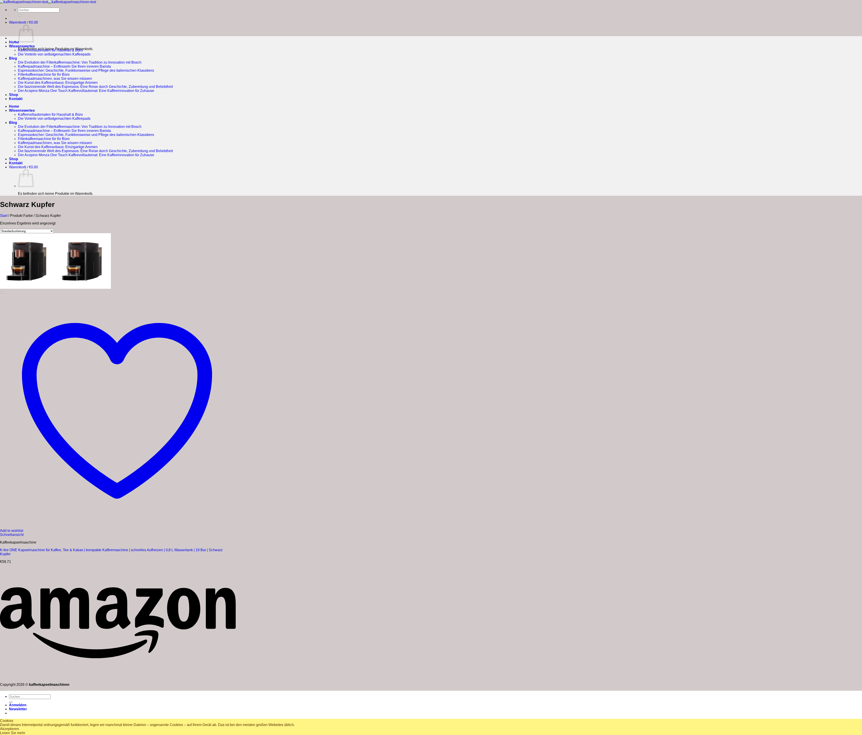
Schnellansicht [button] (12, 535)
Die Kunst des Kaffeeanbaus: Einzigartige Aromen (58, 82)
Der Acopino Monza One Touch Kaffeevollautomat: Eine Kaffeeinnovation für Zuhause (86, 91)
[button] (23, 22)
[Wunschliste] (2, 292)
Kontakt (15, 99)
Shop (13, 95)
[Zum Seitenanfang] (2, 690)
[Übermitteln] (20, 15)
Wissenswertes (22, 46)
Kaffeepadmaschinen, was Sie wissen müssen (55, 78)
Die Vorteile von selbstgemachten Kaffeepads (54, 54)
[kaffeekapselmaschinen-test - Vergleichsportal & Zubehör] (48, 2)
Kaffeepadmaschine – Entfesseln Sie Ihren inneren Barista (64, 66)
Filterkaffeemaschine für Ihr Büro (44, 74)
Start (3, 216)
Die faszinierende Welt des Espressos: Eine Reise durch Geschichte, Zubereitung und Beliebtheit (95, 87)
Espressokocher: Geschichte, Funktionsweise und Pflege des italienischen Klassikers (86, 70)
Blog (13, 58)
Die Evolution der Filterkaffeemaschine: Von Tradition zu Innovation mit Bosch (79, 62)
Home (14, 42)
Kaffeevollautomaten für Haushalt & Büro (50, 50)
